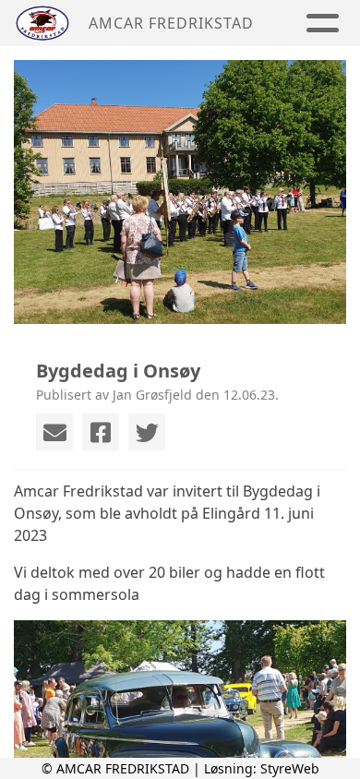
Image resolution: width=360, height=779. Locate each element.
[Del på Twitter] (146, 431)
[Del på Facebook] (100, 431)
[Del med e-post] (54, 431)
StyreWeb (289, 768)
